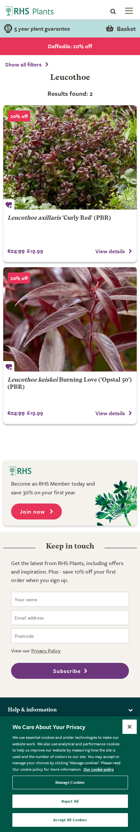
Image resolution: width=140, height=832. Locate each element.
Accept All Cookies (70, 820)
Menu (128, 10)
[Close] (129, 727)
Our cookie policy (98, 769)
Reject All (70, 801)
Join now (33, 511)
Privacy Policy (46, 650)
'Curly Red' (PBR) (59, 218)
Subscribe (67, 671)
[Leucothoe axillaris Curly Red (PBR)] (70, 157)
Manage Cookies (70, 782)
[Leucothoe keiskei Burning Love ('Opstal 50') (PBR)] (70, 319)
